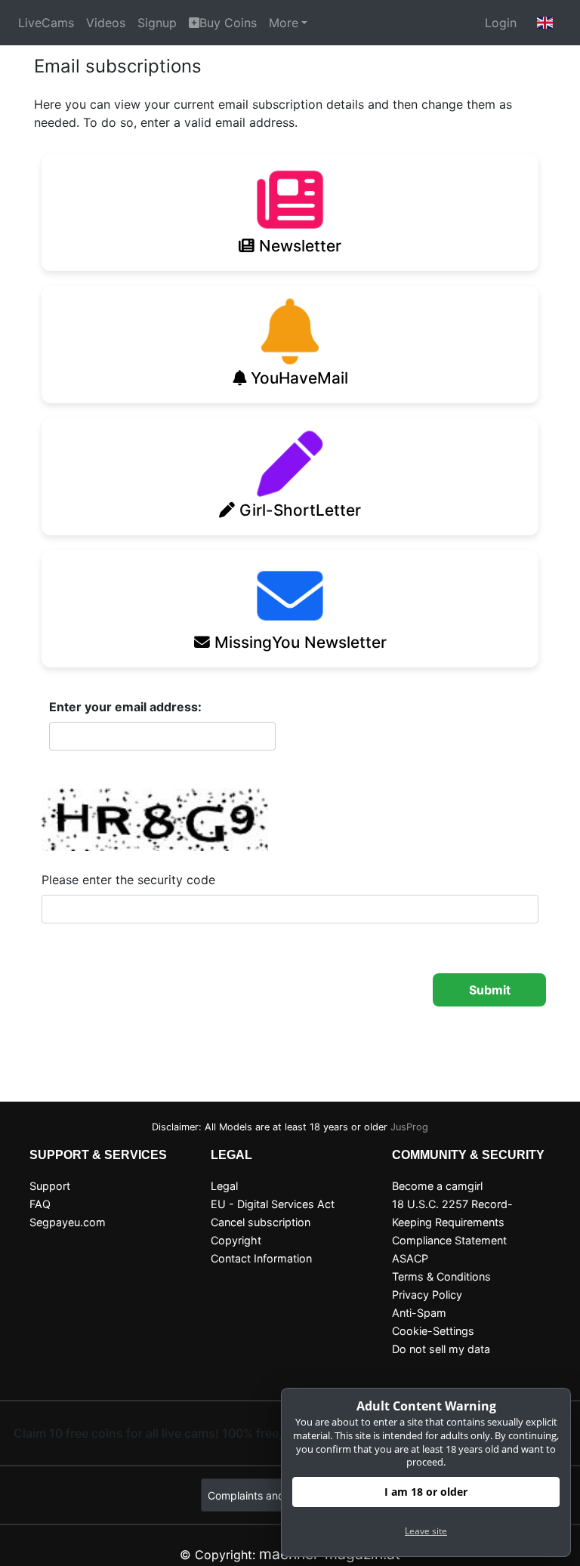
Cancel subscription (260, 1222)
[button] (545, 22)
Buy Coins (228, 22)
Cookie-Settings (433, 1330)
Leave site (426, 1531)
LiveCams (46, 22)
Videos (105, 22)
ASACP (410, 1258)
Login (501, 22)
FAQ (40, 1204)
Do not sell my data (441, 1349)
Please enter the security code (128, 879)
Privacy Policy (427, 1294)
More (283, 22)
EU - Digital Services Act (273, 1204)
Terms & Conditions (441, 1276)
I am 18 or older (425, 1491)
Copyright (236, 1240)
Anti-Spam (419, 1312)
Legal (224, 1185)
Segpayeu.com (67, 1222)
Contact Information (261, 1258)
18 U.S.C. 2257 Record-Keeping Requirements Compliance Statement (452, 1222)
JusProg (409, 1127)
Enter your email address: (125, 706)
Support (49, 1185)
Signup (157, 22)
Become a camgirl (437, 1185)
